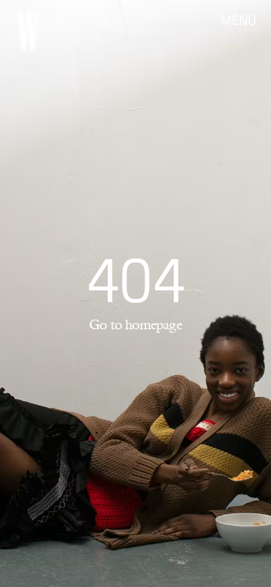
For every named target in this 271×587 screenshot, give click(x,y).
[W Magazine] (28, 31)
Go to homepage (135, 324)
